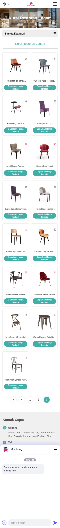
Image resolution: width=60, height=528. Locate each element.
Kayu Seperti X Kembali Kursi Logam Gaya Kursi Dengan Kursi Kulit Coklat (15, 337)
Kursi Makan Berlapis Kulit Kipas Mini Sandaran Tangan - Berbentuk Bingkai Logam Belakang (15, 166)
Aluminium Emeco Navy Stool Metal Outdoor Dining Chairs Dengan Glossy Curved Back (15, 380)
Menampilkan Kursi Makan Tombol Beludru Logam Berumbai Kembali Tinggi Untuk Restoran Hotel (44, 123)
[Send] (55, 522)
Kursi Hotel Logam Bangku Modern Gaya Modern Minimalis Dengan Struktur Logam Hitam (44, 209)
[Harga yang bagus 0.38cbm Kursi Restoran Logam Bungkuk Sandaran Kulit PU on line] (44, 66)
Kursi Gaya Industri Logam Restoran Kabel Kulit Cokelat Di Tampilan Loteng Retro (15, 123)
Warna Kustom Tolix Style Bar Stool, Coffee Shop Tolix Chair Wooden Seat (44, 337)
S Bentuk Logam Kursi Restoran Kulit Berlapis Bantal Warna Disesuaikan (44, 252)
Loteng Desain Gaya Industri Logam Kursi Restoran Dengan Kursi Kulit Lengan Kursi (15, 294)
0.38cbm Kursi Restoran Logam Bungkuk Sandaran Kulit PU (44, 81)
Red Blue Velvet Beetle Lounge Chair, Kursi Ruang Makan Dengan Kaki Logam (44, 294)
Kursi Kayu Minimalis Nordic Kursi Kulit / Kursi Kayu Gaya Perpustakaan (15, 252)
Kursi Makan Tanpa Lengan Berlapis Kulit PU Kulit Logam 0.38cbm (15, 81)
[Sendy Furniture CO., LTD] (31, 4)
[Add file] (4, 522)
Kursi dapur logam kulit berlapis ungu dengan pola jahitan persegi (15, 209)
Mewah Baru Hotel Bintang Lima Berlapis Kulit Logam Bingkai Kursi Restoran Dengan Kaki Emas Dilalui (44, 166)
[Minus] (55, 449)
